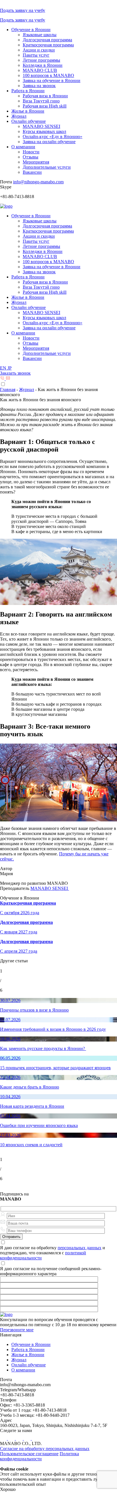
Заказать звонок (15, 373)
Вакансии (32, 172)
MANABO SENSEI (41, 126)
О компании (23, 146)
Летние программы (41, 60)
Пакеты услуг (36, 55)
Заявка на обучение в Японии (51, 80)
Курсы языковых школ (44, 131)
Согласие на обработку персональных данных (44, 1448)
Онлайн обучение (28, 121)
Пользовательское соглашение (29, 1453)
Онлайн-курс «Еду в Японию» (52, 136)
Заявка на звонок (39, 85)
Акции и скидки (39, 50)
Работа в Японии (28, 90)
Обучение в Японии (31, 29)
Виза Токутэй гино (41, 100)
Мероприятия (36, 162)
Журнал (18, 116)
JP (9, 368)
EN (3, 368)
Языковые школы (40, 34)
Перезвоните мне (17, 1329)
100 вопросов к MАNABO (48, 75)
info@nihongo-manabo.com (38, 181)
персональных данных (79, 1247)
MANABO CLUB (40, 70)
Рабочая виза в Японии (45, 95)
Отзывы (30, 156)
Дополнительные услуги (47, 167)
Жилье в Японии (27, 111)
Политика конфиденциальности (39, 1456)
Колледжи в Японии (42, 65)
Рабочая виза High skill (44, 106)
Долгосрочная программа (47, 39)
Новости (31, 151)
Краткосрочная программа (48, 44)
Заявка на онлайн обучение (49, 141)
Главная (7, 389)
